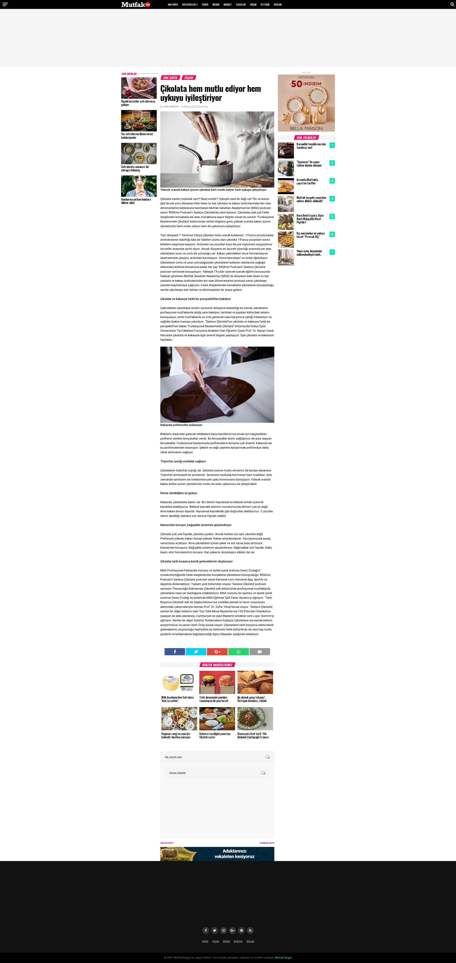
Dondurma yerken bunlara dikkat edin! (136, 201)
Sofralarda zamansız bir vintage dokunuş (135, 168)
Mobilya (238, 941)
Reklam (278, 4)
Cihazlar (241, 4)
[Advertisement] (228, 38)
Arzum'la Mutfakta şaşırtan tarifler (307, 181)
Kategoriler (189, 4)
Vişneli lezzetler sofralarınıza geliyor (138, 103)
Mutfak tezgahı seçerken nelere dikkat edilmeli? (311, 199)
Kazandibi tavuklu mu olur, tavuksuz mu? (311, 146)
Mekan (216, 4)
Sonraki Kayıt (267, 843)
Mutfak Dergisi (283, 957)
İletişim (265, 4)
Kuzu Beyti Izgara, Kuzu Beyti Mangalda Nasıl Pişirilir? (310, 218)
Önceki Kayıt (166, 843)
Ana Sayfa (173, 4)
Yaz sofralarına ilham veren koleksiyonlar (137, 135)
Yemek (205, 4)
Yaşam (253, 4)
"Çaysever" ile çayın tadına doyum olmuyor (309, 163)
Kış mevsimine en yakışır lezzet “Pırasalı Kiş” (311, 235)
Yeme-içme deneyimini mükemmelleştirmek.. (309, 253)
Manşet (228, 4)
